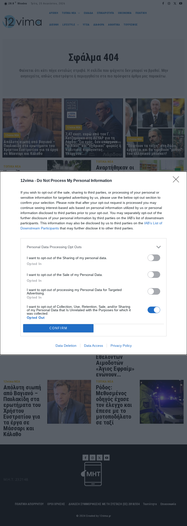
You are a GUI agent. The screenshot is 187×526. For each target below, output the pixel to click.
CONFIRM (58, 328)
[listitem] (93, 247)
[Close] (177, 181)
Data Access (93, 346)
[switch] (154, 257)
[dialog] (93, 263)
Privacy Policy (121, 346)
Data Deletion (66, 346)
